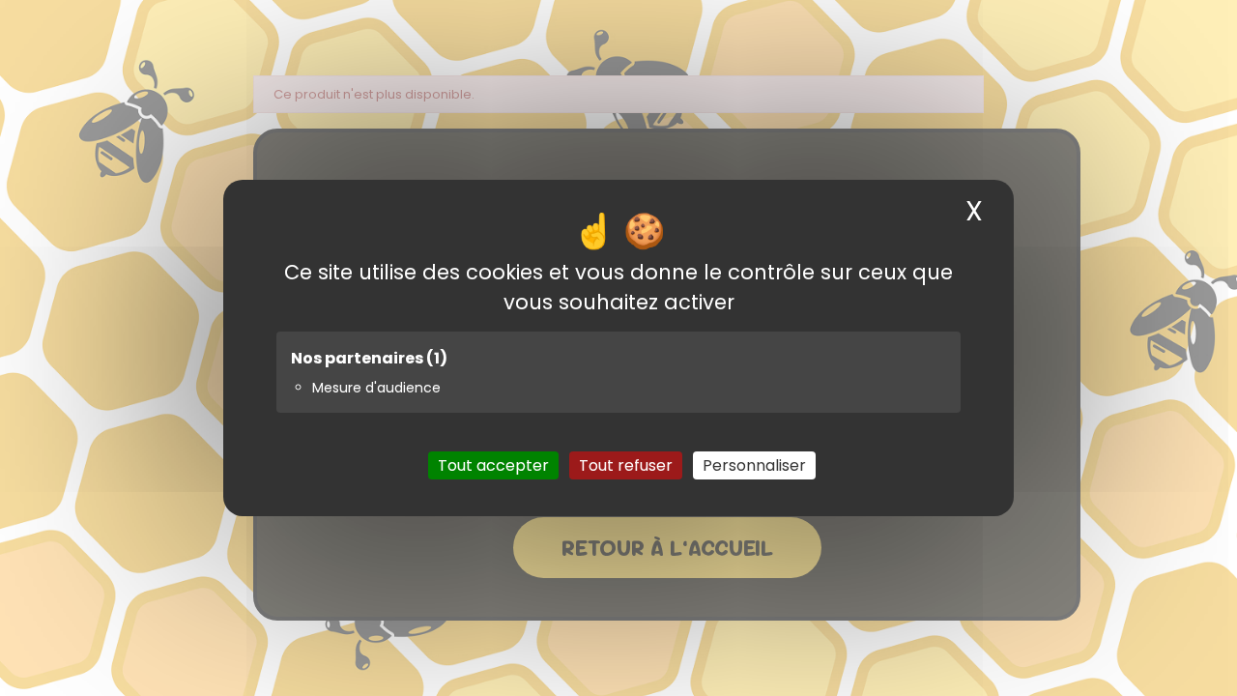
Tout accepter (493, 465)
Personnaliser (754, 465)
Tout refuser (626, 465)
